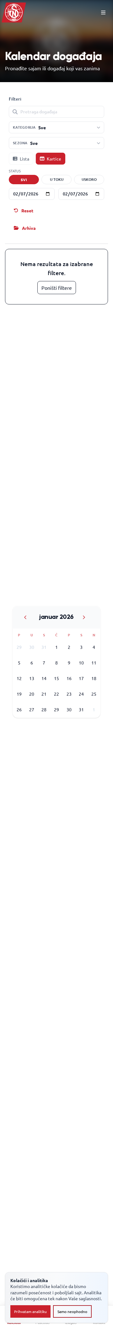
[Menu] (103, 12)
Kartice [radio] (54, 158)
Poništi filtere (56, 287)
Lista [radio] (24, 158)
